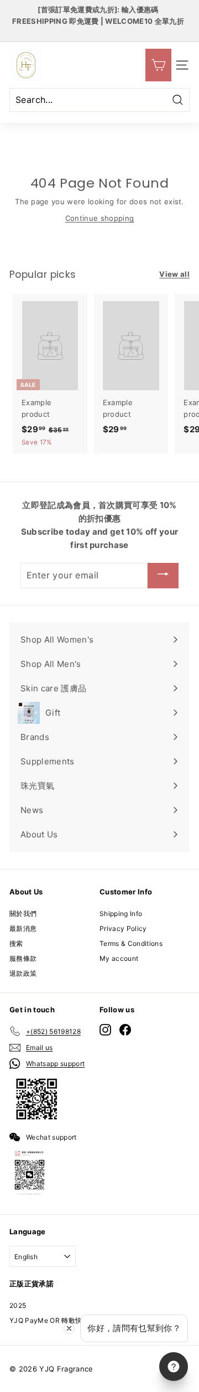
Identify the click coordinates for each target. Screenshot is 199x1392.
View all (174, 274)
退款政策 (22, 973)
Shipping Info (121, 913)
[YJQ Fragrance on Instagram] (105, 1029)
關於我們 (22, 913)
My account (119, 958)
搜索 (16, 943)
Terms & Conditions (131, 943)
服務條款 (22, 958)
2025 (17, 1305)
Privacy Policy (123, 928)
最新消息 (22, 928)
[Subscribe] (163, 575)
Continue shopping (99, 218)
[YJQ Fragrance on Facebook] (125, 1029)
